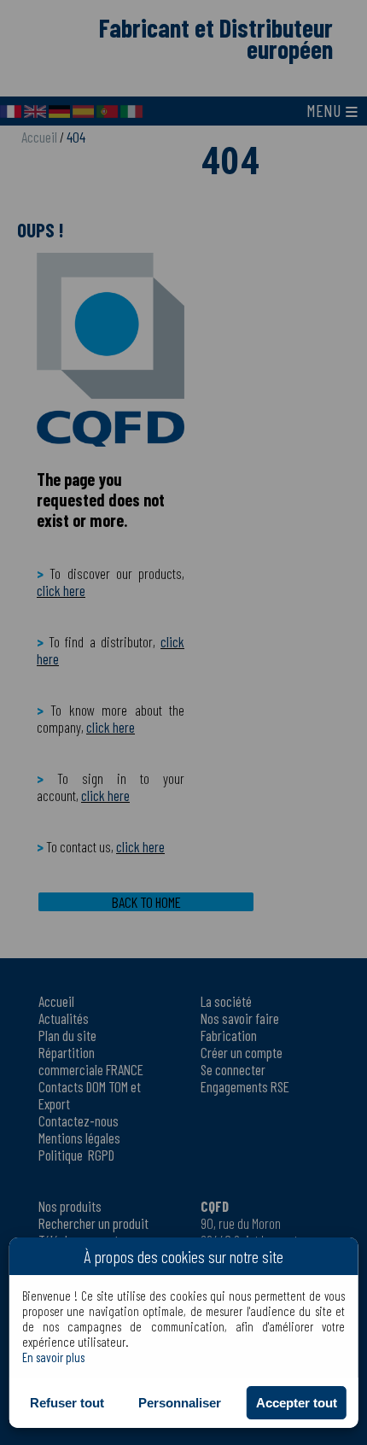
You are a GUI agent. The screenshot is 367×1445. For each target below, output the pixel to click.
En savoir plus (53, 1357)
